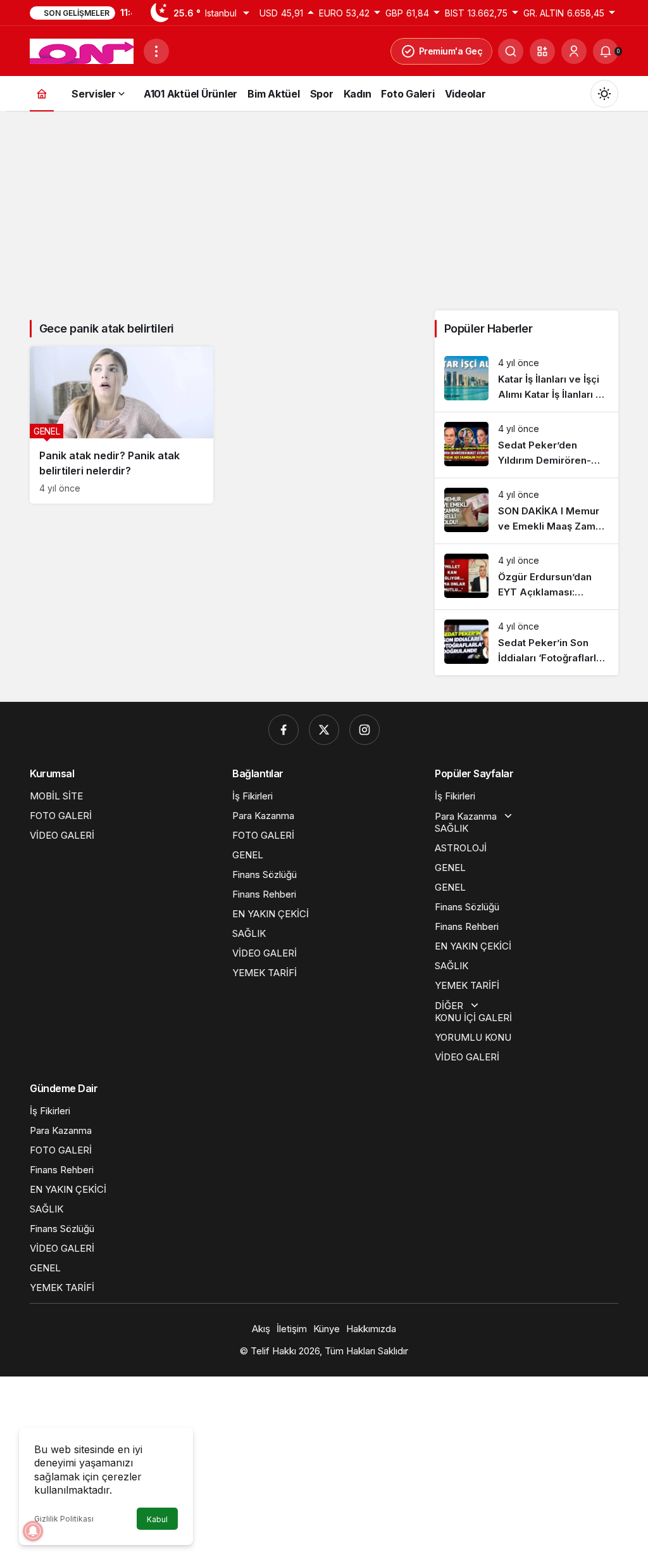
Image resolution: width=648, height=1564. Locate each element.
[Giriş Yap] (574, 51)
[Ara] (510, 51)
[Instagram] (364, 730)
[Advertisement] (324, 209)
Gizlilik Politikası (64, 1518)
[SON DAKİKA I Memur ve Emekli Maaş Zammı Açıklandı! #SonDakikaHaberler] (526, 511)
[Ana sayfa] (41, 93)
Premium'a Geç (451, 51)
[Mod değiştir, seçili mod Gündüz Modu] (604, 94)
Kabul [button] (157, 1519)
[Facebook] (283, 730)
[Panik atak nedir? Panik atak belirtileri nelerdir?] (121, 425)
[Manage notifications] (33, 1531)
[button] (542, 51)
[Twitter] (324, 730)
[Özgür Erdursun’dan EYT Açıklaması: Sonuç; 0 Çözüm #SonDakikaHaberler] (526, 576)
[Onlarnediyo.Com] (82, 50)
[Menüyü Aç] (156, 51)
